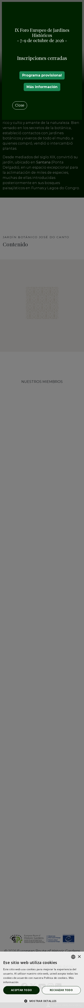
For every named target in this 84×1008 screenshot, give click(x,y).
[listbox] (73, 957)
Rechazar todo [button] (61, 990)
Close (19, 105)
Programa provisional (42, 75)
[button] (42, 1001)
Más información (42, 87)
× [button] (79, 956)
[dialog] (42, 980)
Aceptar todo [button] (21, 990)
